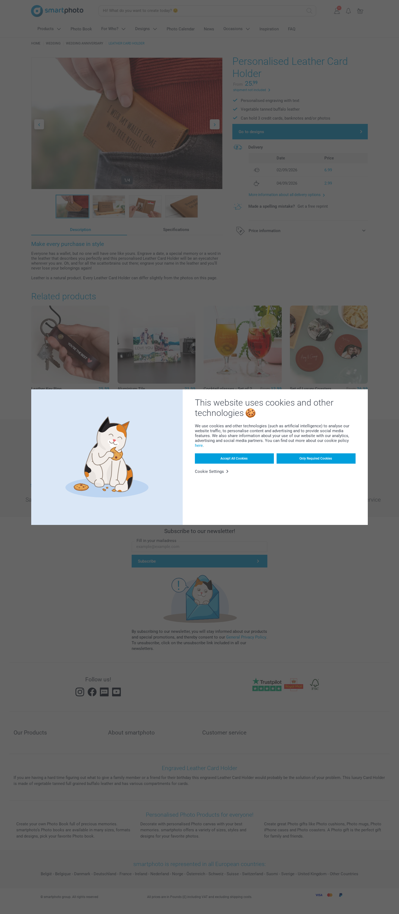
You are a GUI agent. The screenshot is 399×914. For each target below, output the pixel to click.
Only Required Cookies (315, 458)
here (199, 445)
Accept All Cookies (234, 458)
